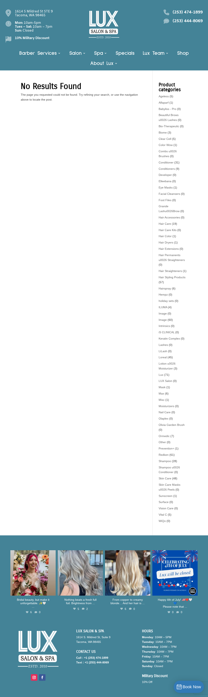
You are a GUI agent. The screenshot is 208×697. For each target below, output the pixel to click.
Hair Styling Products (172, 277)
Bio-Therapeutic (169, 126)
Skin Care (165, 478)
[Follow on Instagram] (34, 677)
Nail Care (165, 412)
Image (163, 313)
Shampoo (165, 461)
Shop (183, 54)
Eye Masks (166, 187)
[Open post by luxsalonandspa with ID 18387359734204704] (80, 573)
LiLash (163, 351)
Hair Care (165, 223)
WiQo (162, 521)
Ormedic (164, 436)
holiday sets (166, 300)
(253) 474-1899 (188, 12)
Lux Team (154, 54)
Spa (98, 54)
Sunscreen (165, 496)
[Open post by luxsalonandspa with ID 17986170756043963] (33, 573)
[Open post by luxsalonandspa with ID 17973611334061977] (127, 573)
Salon (75, 54)
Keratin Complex (169, 338)
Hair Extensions (169, 248)
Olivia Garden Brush (172, 424)
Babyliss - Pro (167, 109)
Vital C (163, 514)
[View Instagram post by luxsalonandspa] (52, 592)
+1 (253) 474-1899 (96, 657)
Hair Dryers (166, 242)
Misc (162, 399)
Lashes (163, 344)
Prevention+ (166, 448)
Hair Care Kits (168, 230)
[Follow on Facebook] (42, 677)
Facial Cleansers (169, 193)
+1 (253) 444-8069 (97, 662)
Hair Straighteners (170, 271)
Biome (163, 132)
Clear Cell (165, 138)
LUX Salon (165, 380)
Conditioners (167, 168)
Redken (164, 454)
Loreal (163, 357)
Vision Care (166, 508)
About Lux (102, 64)
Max (161, 393)
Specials (125, 54)
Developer (165, 174)
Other (162, 442)
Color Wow (166, 145)
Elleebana (165, 181)
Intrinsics (164, 326)
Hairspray (165, 288)
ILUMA (163, 307)
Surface (164, 502)
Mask (162, 387)
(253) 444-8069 (188, 21)
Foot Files (165, 200)
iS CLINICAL (166, 332)
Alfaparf (164, 102)
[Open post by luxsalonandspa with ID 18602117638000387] (175, 573)
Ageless (164, 96)
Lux (161, 374)
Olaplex (163, 418)
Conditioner (166, 162)
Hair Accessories (169, 217)
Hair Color (165, 236)
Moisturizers (166, 406)
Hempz (163, 294)
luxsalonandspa (32, 554)
